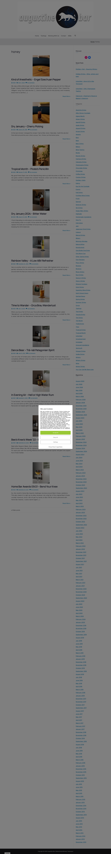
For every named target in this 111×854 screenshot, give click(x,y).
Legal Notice (59, 447)
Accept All (55, 432)
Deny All (55, 437)
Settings (55, 442)
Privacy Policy (52, 447)
